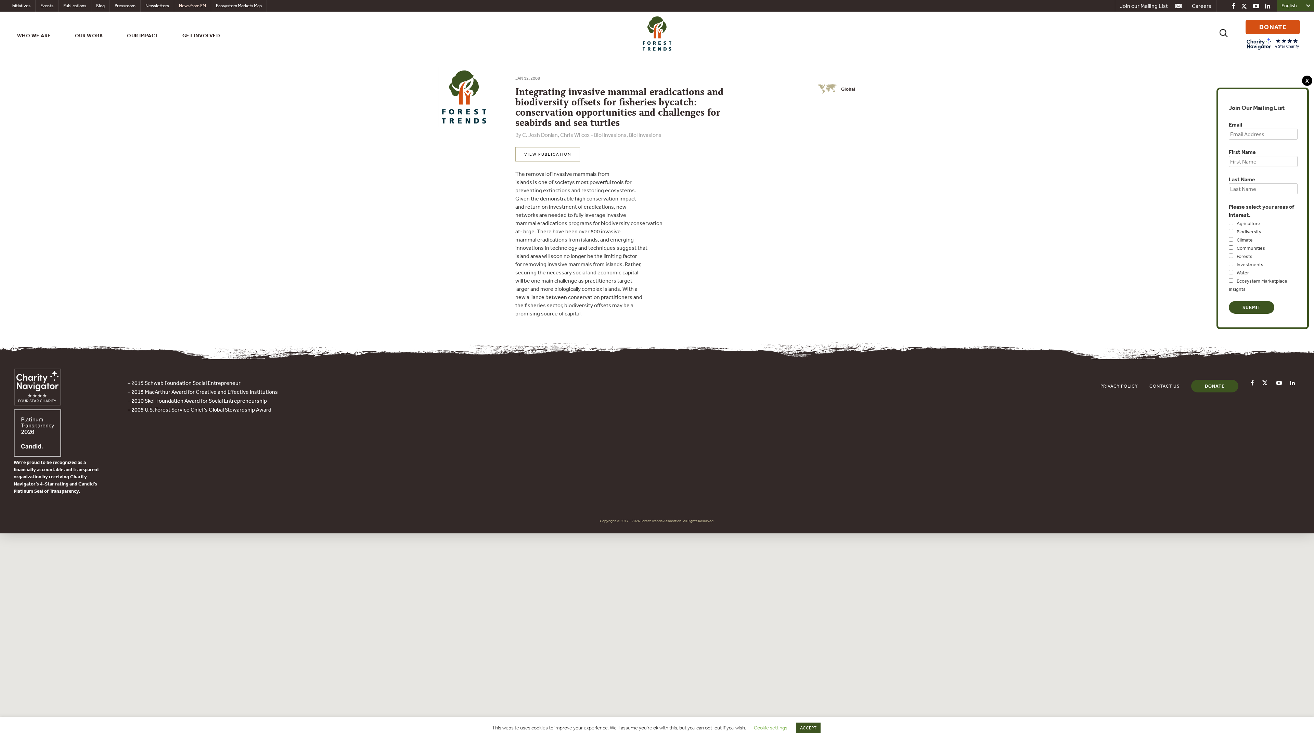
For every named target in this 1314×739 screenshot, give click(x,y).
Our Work (89, 35)
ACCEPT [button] (808, 728)
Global (848, 89)
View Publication (547, 154)
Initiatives (21, 6)
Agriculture (1248, 223)
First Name (1242, 151)
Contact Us (1164, 386)
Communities (1251, 248)
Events (46, 6)
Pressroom (125, 6)
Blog (100, 6)
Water (1243, 273)
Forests (1244, 256)
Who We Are (34, 35)
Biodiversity (1249, 232)
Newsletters (157, 6)
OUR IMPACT (142, 35)
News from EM (192, 6)
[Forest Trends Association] (37, 454)
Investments (1250, 264)
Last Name (1242, 179)
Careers (1201, 5)
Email (1235, 124)
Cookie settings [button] (770, 728)
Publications (74, 6)
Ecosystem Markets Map (239, 6)
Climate (1245, 240)
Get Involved (201, 35)
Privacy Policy (1119, 386)
